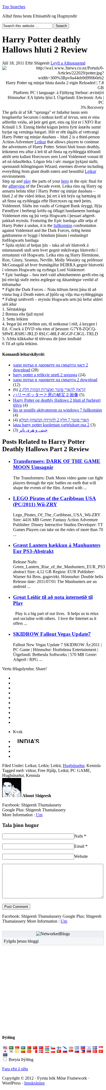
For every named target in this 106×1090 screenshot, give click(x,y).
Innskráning (34, 1083)
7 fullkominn (57, 410)
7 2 (54, 420)
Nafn (78, 836)
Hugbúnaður (73, 765)
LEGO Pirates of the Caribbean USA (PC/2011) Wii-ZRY (54, 501)
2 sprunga (45, 374)
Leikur (40, 141)
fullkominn (63, 225)
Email (79, 846)
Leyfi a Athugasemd (68, 63)
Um (39, 814)
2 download (55, 379)
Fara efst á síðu (15, 1068)
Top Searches (13, 6)
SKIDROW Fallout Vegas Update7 (52, 634)
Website (81, 856)
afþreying (16, 186)
